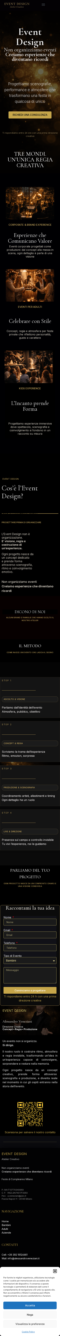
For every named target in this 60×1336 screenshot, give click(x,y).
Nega (30, 1314)
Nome (8, 917)
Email (7, 930)
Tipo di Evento (13, 955)
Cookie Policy (28, 1331)
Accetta (30, 1305)
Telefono (10, 943)
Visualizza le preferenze (30, 1324)
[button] (55, 1271)
